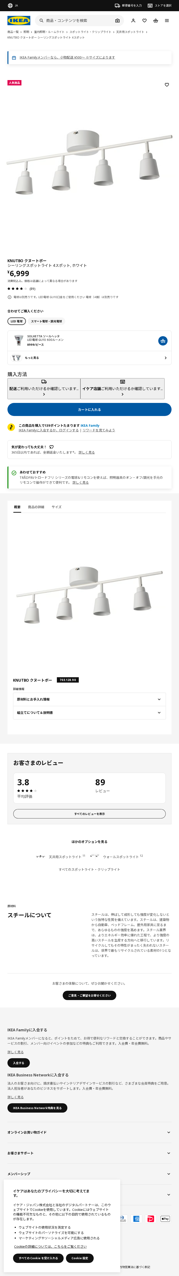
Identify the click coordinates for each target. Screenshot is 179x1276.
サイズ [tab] (57, 507)
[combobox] (74, 20)
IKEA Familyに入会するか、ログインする (49, 430)
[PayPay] (151, 1219)
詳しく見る (80, 482)
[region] (89, 161)
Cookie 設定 (80, 1258)
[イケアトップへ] (18, 20)
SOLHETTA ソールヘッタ (43, 336)
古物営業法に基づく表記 (134, 1267)
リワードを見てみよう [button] (99, 430)
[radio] (16, 321)
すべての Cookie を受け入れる (38, 1258)
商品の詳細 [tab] (36, 507)
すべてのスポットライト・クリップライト (89, 869)
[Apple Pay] (165, 1219)
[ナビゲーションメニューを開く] (167, 20)
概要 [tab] (17, 507)
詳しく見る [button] (87, 452)
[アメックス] (136, 1219)
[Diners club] (122, 1219)
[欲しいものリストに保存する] (167, 84)
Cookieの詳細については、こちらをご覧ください (50, 1246)
